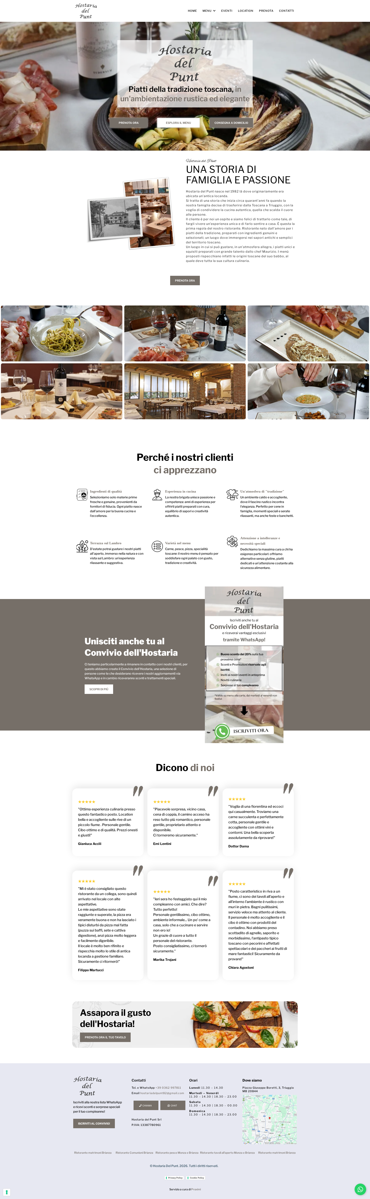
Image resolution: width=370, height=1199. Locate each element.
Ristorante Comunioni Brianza (134, 1152)
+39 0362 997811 (168, 1087)
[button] (214, 10)
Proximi (196, 1189)
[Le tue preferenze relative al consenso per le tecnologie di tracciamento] (6, 1192)
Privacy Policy (175, 1177)
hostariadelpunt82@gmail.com (162, 1093)
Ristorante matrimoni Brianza (93, 1152)
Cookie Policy (197, 1177)
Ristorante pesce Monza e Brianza (177, 1152)
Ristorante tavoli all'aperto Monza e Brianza (227, 1152)
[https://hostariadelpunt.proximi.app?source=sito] (244, 664)
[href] (269, 1119)
